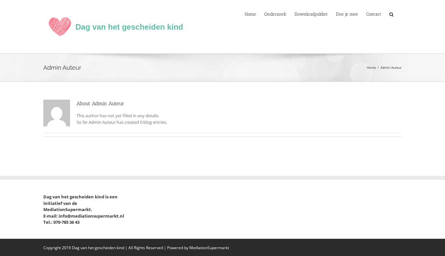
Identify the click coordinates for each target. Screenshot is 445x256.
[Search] (391, 13)
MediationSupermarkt (209, 247)
